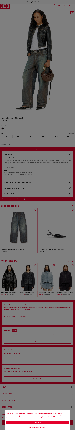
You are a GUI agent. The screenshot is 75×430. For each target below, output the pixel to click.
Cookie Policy (52, 417)
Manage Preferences (25, 417)
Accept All (37, 422)
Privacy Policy (42, 417)
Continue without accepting (37, 427)
